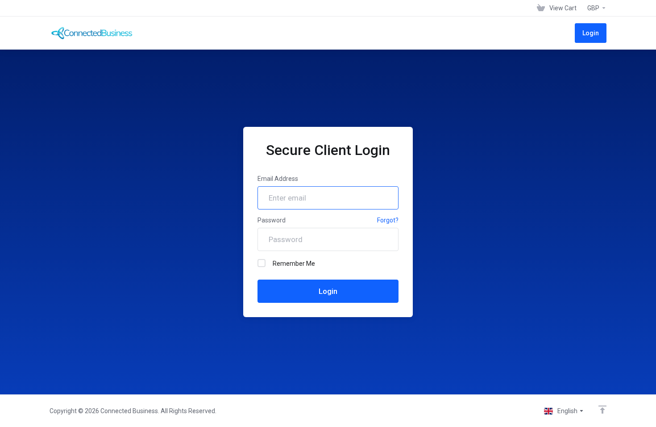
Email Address (277, 178)
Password (271, 220)
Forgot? (388, 220)
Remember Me (294, 263)
